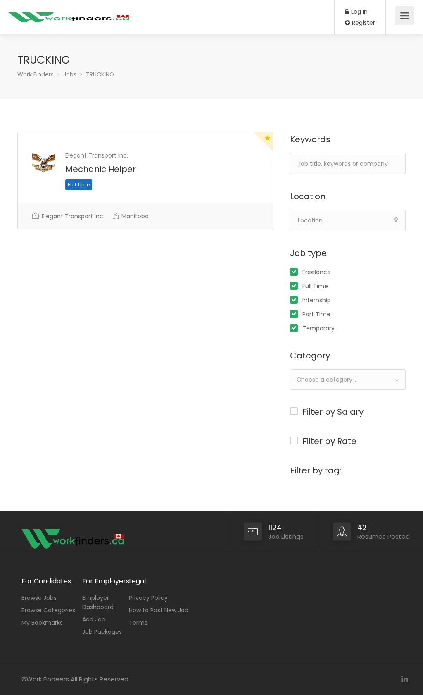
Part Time (316, 314)
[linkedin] (404, 679)
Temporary (318, 328)
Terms (138, 623)
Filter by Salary (333, 412)
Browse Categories (48, 610)
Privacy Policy (148, 598)
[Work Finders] (70, 12)
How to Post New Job (158, 610)
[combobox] (348, 379)
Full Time (315, 286)
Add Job (93, 619)
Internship (316, 300)
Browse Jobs (39, 598)
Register (362, 23)
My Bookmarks (42, 623)
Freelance (316, 272)
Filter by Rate (329, 441)
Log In (358, 11)
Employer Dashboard (98, 602)
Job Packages (102, 632)
